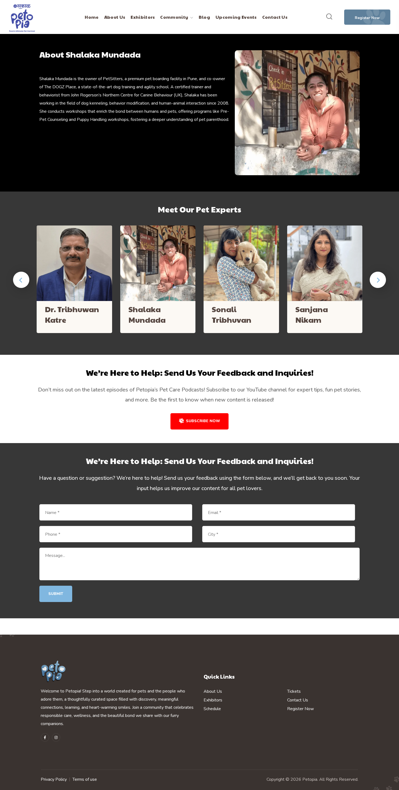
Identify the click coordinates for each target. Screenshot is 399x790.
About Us (213, 691)
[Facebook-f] (45, 737)
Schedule (212, 709)
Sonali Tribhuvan (231, 314)
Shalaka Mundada (147, 314)
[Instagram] (56, 737)
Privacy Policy (54, 779)
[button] (329, 17)
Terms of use (84, 779)
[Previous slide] (21, 280)
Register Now (300, 709)
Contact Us (297, 700)
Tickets (294, 691)
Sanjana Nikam (311, 314)
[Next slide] (378, 280)
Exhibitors (213, 700)
